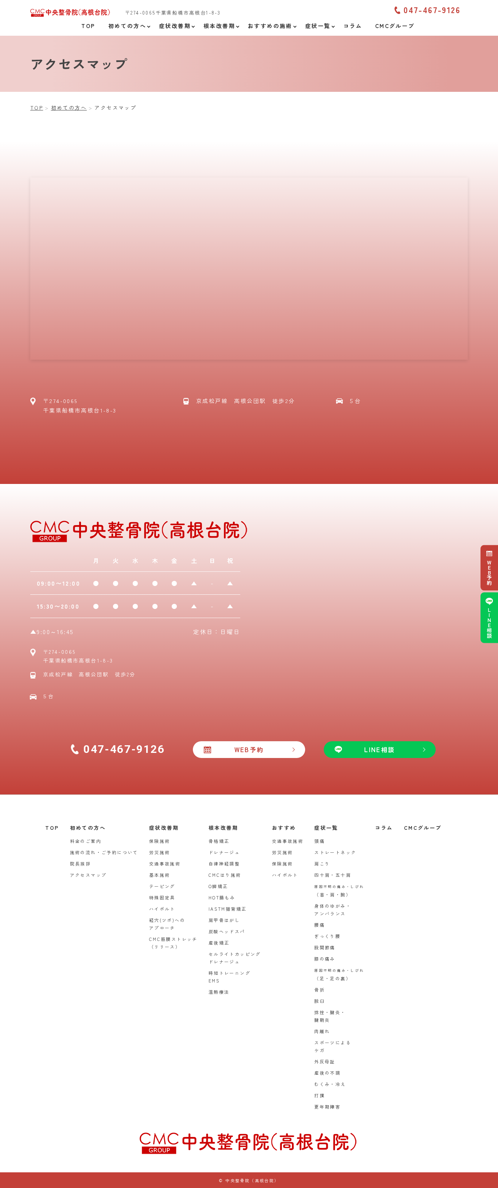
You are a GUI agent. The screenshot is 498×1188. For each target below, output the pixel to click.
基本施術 (159, 875)
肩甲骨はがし (224, 920)
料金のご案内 (85, 841)
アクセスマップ (88, 875)
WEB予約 (489, 572)
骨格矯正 (219, 841)
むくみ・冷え (330, 1084)
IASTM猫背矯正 (228, 909)
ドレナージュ (224, 852)
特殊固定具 (162, 897)
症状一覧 (326, 827)
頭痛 (319, 841)
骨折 (319, 989)
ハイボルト (162, 909)
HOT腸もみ (222, 897)
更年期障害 (327, 1106)
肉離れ (322, 1031)
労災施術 (159, 852)
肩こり (322, 863)
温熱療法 (219, 992)
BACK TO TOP (488, 1178)
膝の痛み (324, 959)
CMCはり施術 (225, 875)
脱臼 (319, 1001)
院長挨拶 (80, 863)
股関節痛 (324, 947)
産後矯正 (219, 942)
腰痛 (319, 925)
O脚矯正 (218, 886)
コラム (384, 827)
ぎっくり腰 (327, 936)
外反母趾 (324, 1061)
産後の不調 (327, 1073)
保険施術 (159, 841)
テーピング (162, 886)
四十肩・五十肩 (332, 875)
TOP (52, 827)
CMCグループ (423, 827)
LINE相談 (489, 622)
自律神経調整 (224, 863)
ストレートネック (335, 852)
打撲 (319, 1095)
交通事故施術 (164, 863)
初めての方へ (88, 827)
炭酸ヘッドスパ (227, 931)
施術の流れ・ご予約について (104, 852)
